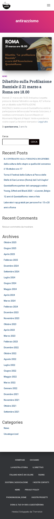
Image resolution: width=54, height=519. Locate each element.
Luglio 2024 (9, 277)
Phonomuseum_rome (16, 497)
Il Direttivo (38, 467)
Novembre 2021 (11, 400)
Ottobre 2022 (10, 353)
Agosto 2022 (10, 359)
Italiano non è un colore (21, 475)
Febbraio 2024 (11, 306)
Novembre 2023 (11, 318)
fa (23, 127)
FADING (41, 475)
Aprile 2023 (9, 330)
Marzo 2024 (9, 301)
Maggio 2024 (10, 289)
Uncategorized (11, 434)
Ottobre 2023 (10, 324)
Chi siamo (34, 460)
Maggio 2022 (10, 376)
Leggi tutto (43, 122)
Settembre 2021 (11, 412)
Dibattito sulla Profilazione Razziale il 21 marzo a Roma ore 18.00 (27, 87)
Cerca (5, 136)
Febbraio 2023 (11, 341)
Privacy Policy (32, 490)
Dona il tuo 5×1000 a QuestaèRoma (27, 505)
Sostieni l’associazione (16, 482)
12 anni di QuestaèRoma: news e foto (22, 196)
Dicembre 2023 (11, 312)
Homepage (20, 460)
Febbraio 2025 (11, 260)
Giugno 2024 (10, 283)
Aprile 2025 (9, 254)
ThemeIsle (37, 512)
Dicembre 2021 (11, 394)
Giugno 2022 (10, 371)
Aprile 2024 (9, 295)
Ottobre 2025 (10, 242)
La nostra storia (19, 467)
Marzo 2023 (9, 336)
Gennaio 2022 (10, 388)
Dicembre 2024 (11, 266)
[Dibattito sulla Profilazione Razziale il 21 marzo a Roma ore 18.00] (27, 53)
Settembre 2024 (11, 271)
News (4, 76)
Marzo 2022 (9, 382)
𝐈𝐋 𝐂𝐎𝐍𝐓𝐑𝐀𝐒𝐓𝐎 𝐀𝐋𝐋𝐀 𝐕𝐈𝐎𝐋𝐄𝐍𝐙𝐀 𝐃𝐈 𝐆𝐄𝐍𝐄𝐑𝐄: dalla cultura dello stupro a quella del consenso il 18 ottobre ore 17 (27, 164)
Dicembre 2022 (11, 347)
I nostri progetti (39, 497)
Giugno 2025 (10, 248)
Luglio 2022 (9, 365)
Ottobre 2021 (10, 406)
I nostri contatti (41, 482)
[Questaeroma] (7, 5)
